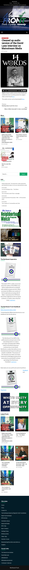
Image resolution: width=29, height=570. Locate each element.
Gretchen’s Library (5, 521)
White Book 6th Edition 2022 (8, 310)
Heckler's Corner (5, 131)
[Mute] (21, 90)
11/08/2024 (5, 492)
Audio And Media (5, 523)
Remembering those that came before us (10, 542)
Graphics (3, 544)
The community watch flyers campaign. (11, 193)
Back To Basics (5, 38)
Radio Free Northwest (6, 515)
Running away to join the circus (10, 105)
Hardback (25, 370)
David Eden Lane (5, 555)
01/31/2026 (5, 144)
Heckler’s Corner (5, 539)
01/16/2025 (20, 467)
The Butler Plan (16, 3)
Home (11, 3)
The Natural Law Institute (7, 552)
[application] (14, 90)
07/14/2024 (5, 167)
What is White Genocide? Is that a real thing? (15, 108)
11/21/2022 (5, 51)
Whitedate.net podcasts (6, 560)
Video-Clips (19, 458)
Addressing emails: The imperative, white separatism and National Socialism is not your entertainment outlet (14, 184)
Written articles (5, 483)
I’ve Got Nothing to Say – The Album (10, 189)
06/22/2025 (20, 436)
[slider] (24, 90)
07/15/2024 (20, 139)
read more (12, 300)
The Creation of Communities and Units (11, 203)
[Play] (3, 90)
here (13, 96)
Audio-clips (19, 429)
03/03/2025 (5, 467)
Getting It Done (5, 129)
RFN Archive (4, 518)
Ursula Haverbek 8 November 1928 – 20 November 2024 (14, 198)
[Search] (27, 32)
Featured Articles (5, 126)
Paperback (3, 390)
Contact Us (4, 510)
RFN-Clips (19, 131)
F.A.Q (2, 507)
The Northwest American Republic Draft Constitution (15, 4)
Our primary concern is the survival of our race (21, 136)
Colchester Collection (6, 563)
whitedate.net (4, 557)
